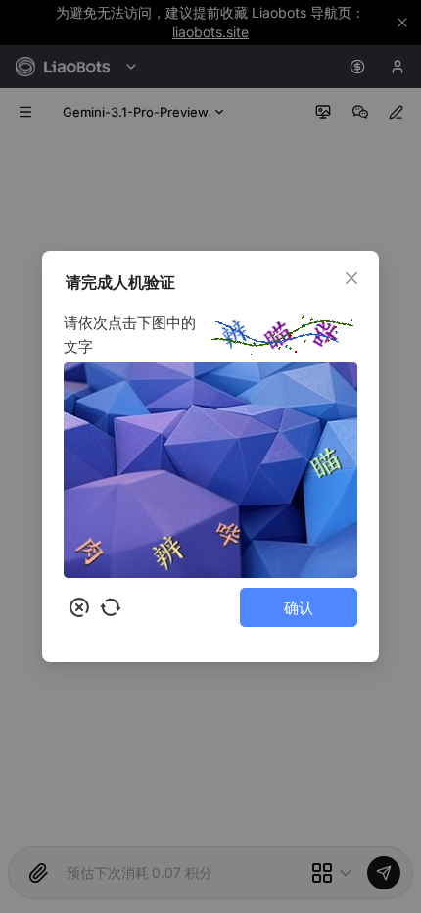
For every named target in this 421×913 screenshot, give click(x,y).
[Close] (351, 278)
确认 (298, 608)
